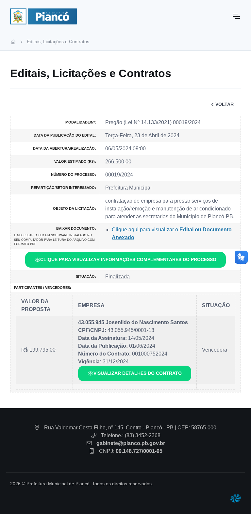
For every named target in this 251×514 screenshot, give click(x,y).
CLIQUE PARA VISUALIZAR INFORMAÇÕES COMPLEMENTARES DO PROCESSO (128, 259)
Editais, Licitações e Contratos (58, 41)
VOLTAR (224, 104)
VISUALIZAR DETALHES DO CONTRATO (137, 373)
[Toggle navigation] (236, 16)
